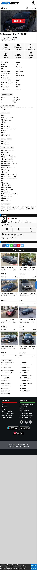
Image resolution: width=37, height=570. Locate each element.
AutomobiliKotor (5, 375)
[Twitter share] (7, 245)
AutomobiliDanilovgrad (7, 370)
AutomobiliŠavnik (25, 391)
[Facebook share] (4, 245)
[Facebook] (21, 422)
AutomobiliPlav (5, 380)
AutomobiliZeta (5, 391)
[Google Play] (12, 428)
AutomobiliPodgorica (26, 383)
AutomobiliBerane (6, 365)
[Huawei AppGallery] (18, 433)
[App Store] (25, 428)
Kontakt (4, 407)
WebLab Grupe (24, 444)
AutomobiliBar (24, 362)
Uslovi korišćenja (7, 411)
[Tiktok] (30, 422)
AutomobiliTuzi (5, 388)
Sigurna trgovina (7, 417)
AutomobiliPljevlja (25, 380)
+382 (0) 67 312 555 (26, 413)
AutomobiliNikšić (5, 378)
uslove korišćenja (11, 568)
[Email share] (18, 245)
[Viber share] (15, 245)
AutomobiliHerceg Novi (7, 373)
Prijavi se (4, 405)
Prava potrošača (7, 415)
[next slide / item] (35, 21)
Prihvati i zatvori (33, 566)
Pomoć (4, 409)
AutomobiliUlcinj (24, 388)
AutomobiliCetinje (25, 367)
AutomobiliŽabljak (6, 393)
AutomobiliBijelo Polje (26, 365)
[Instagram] (26, 422)
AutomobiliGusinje (25, 370)
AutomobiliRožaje (6, 386)
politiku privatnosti (21, 568)
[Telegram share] (22, 245)
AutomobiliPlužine (6, 383)
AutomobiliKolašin (25, 373)
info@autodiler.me (25, 417)
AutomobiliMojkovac (25, 375)
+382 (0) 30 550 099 (26, 415)
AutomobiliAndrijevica (7, 362)
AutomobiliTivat (24, 386)
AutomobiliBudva (6, 367)
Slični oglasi (19, 250)
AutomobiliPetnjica (25, 378)
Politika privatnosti (7, 413)
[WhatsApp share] (11, 245)
